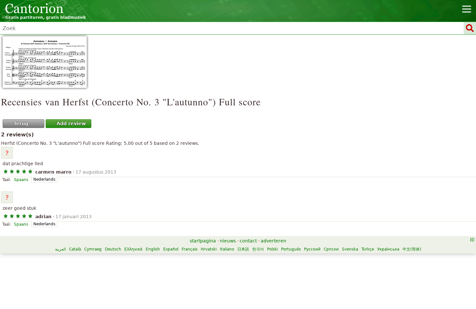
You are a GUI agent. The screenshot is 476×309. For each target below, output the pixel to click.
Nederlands (44, 179)
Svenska (350, 249)
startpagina (203, 240)
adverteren (273, 240)
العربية (60, 249)
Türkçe (367, 249)
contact (248, 240)
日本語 (243, 249)
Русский (312, 249)
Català (75, 249)
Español (170, 249)
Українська (388, 249)
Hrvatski (209, 249)
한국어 (258, 249)
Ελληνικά (133, 249)
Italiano (227, 249)
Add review (71, 123)
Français (190, 249)
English (153, 249)
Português (291, 249)
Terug (21, 123)
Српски (331, 249)
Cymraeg (93, 249)
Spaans (21, 179)
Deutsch (113, 249)
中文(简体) (411, 249)
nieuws (228, 240)
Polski (272, 249)
